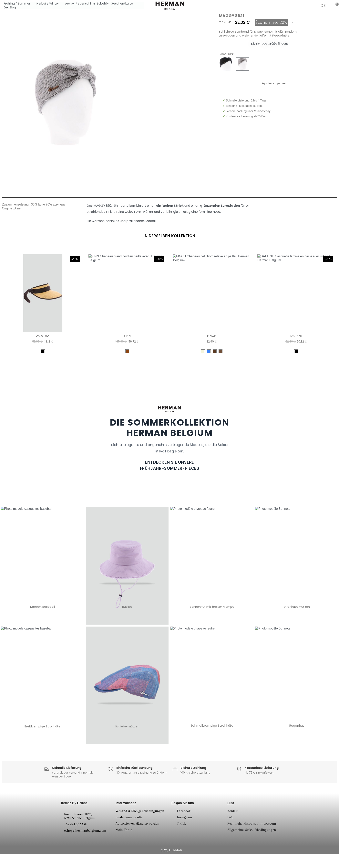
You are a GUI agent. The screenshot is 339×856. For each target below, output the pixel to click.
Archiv (69, 3)
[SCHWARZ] (226, 64)
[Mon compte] (314, 5)
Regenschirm (85, 3)
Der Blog (10, 7)
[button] (303, 5)
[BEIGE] (259, 64)
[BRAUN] (127, 351)
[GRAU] (242, 64)
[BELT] (215, 351)
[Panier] (335, 5)
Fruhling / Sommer (17, 3)
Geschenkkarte (122, 3)
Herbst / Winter (47, 3)
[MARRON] (220, 351)
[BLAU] (209, 351)
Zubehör (103, 3)
